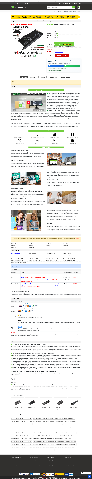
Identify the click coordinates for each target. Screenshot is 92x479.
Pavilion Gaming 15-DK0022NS (69, 255)
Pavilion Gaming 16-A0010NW (69, 260)
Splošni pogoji (14, 465)
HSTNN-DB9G (31, 247)
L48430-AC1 (13, 247)
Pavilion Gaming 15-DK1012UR (17, 258)
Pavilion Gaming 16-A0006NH (52, 260)
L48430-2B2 (31, 245)
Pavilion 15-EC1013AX (67, 253)
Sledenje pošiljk (78, 3)
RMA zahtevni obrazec (69, 462)
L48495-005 (65, 243)
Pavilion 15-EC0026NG (33, 253)
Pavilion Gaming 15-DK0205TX (34, 256)
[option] (28, 38)
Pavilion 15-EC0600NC (50, 253)
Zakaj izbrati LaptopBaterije (34, 465)
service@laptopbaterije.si (70, 465)
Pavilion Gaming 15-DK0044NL (17, 256)
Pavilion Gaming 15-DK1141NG (34, 258)
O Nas (67, 3)
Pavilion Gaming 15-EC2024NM (17, 260)
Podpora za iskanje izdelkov (70, 463)
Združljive (43, 77)
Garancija (13, 462)
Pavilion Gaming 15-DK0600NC (52, 256)
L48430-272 (13, 243)
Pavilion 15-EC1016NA (15, 255)
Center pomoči (61, 3)
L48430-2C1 (48, 243)
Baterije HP (60, 11)
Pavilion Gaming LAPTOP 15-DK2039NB (19, 262)
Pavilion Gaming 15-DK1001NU (69, 256)
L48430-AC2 (31, 243)
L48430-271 (48, 245)
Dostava (48, 462)
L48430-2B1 (65, 245)
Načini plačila (49, 463)
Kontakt (71, 3)
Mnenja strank (33, 77)
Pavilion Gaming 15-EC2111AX (34, 260)
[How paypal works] (69, 474)
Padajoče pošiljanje (51, 465)
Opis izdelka (24, 77)
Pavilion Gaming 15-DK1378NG (52, 258)
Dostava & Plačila (53, 77)
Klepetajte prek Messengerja (56, 65)
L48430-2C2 (13, 245)
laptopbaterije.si (45, 477)
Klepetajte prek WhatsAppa (73, 65)
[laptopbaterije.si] (19, 8)
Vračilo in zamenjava (33, 463)
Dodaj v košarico (63, 55)
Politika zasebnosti (15, 463)
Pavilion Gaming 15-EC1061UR (69, 258)
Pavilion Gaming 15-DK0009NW (52, 255)
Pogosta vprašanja (32, 460)
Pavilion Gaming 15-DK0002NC (35, 255)
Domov (55, 11)
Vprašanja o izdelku (65, 77)
